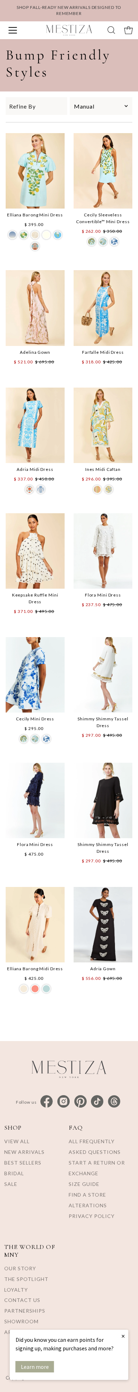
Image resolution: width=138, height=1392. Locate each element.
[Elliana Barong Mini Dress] (35, 171)
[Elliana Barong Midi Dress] (35, 924)
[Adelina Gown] (35, 308)
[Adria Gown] (103, 924)
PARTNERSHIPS (24, 1311)
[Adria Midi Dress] (35, 425)
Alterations (88, 1205)
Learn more (35, 1366)
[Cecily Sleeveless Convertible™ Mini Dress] (103, 171)
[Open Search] (111, 30)
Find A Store (87, 1195)
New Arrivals (24, 1152)
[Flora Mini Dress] (103, 551)
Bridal (14, 1173)
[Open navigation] (20, 30)
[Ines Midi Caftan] (103, 425)
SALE (10, 1184)
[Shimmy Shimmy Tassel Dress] (103, 675)
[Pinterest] (80, 1101)
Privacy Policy (92, 1216)
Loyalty (16, 1290)
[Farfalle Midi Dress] (103, 308)
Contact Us (22, 1300)
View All (17, 1141)
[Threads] (114, 1101)
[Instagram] (63, 1101)
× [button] (123, 1335)
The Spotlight (26, 1279)
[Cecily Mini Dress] (35, 675)
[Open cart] (128, 30)
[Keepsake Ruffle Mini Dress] (35, 551)
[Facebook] (46, 1101)
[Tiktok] (97, 1101)
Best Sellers (22, 1163)
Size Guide (84, 1184)
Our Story (20, 1268)
